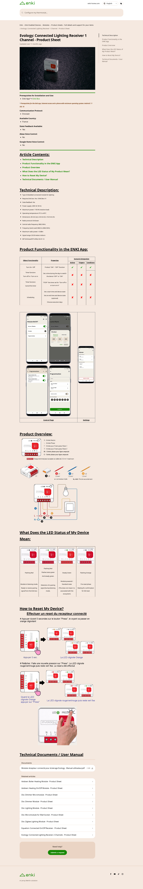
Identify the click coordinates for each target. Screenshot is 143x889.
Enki (21, 25)
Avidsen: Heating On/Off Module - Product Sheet (41, 788)
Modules (46, 25)
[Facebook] (111, 874)
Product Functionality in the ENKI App (41, 163)
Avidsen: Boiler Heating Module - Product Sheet (41, 781)
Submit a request (57, 852)
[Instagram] (122, 874)
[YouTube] (115, 874)
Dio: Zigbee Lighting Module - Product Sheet (40, 821)
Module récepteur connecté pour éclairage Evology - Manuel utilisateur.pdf (53, 768)
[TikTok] (118, 874)
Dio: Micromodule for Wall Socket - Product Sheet (42, 815)
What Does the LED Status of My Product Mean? (46, 171)
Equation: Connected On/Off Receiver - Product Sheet (44, 828)
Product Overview (31, 167)
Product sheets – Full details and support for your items (72, 25)
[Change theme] (121, 3)
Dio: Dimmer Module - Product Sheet (37, 801)
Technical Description (32, 159)
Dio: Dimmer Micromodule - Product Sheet (39, 795)
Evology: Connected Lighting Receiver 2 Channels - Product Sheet (48, 835)
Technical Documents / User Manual (40, 179)
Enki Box (36, 98)
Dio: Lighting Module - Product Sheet (37, 808)
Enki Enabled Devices (33, 25)
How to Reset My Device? (34, 175)
